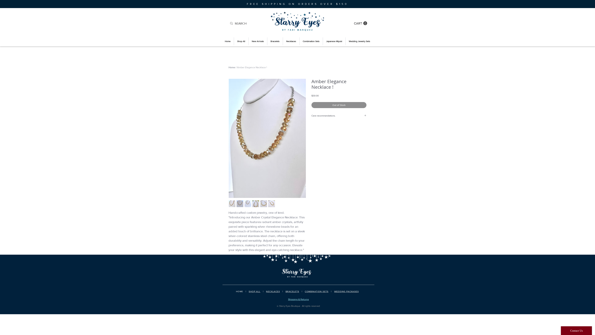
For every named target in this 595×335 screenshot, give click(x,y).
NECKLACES (273, 291)
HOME (239, 291)
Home (232, 67)
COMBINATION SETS (316, 291)
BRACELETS (292, 291)
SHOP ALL (254, 291)
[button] (360, 23)
